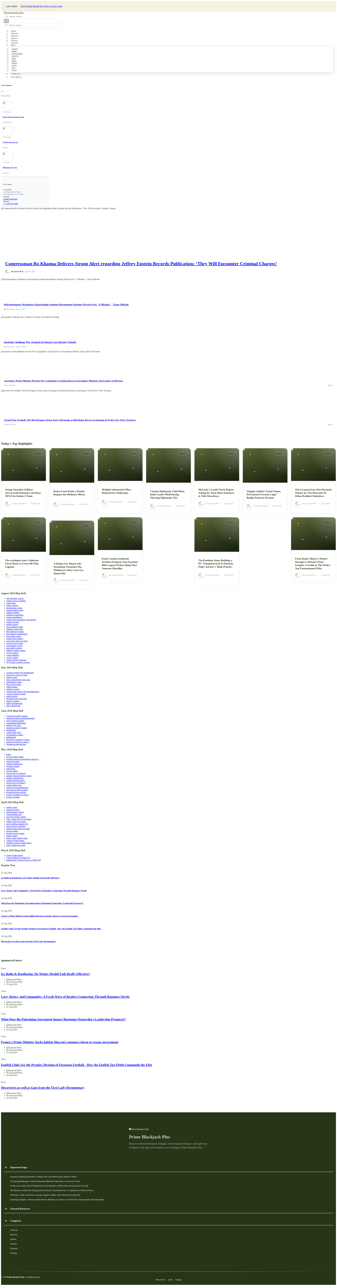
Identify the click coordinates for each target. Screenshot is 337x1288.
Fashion (14, 40)
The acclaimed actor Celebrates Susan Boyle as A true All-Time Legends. (22, 563)
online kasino (11, 687)
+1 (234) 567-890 (10, 204)
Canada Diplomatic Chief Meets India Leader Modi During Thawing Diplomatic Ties (167, 494)
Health (14, 51)
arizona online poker (14, 610)
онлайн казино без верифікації (20, 673)
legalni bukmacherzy (15, 778)
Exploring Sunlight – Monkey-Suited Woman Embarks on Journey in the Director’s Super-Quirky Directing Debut (57, 1199)
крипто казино (12, 701)
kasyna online (12, 771)
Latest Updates (12, 6)
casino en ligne (12, 622)
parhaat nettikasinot (14, 764)
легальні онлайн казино (17, 790)
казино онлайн (13, 761)
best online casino (13, 636)
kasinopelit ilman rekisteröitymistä (20, 718)
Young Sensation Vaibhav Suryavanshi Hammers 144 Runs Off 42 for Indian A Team (23, 492)
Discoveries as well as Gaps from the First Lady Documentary (28, 941)
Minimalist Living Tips (10, 167)
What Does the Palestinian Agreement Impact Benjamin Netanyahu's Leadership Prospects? (42, 903)
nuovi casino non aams (15, 845)
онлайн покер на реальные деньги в (22, 759)
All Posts (14, 33)
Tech (13, 68)
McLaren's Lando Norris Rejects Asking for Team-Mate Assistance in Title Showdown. (216, 492)
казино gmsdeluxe (14, 617)
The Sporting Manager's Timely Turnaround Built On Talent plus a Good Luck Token (45, 1181)
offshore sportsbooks (15, 615)
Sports (14, 65)
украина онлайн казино (17, 716)
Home (13, 31)
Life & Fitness (17, 54)
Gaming (15, 49)
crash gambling (12, 655)
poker (8, 754)
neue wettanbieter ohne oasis (18, 680)
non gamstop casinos (15, 598)
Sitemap (178, 1280)
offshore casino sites (14, 629)
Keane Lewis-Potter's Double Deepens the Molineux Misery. (69, 493)
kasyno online (12, 831)
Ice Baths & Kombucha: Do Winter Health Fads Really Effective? (30, 878)
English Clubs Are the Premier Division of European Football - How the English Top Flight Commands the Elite (51, 929)
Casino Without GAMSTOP (18, 858)
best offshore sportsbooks (16, 634)
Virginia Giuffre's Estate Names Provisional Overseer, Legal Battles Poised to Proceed (264, 494)
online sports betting (14, 639)
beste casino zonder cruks (17, 838)
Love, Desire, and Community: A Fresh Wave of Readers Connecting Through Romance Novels (43, 891)
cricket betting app (14, 785)
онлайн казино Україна (16, 728)
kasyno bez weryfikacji (16, 773)
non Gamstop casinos (15, 721)
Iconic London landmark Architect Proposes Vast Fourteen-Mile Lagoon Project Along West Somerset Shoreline (120, 563)
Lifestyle (15, 56)
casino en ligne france (15, 840)
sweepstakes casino (14, 608)
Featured (14, 43)
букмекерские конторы (16, 699)
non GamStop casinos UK (17, 824)
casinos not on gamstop (16, 601)
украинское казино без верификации (22, 691)
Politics (14, 63)
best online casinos (14, 648)
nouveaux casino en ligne (16, 675)
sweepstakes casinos (14, 735)
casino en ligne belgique (16, 660)
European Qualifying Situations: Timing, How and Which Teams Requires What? (43, 1176)
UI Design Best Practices (10, 142)
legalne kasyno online (15, 833)
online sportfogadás (14, 703)
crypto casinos (12, 653)
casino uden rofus (13, 732)
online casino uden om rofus (18, 829)
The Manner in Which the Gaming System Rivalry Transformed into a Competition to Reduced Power (52, 1190)
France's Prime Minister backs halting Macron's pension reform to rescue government (39, 916)
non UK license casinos (16, 817)
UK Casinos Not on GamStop (18, 819)
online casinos (12, 605)
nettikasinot (11, 737)
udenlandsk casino (14, 682)
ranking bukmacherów (15, 780)
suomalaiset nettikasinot (16, 723)
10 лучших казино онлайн (18, 662)
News (14, 58)
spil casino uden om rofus (17, 641)
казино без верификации (17, 788)
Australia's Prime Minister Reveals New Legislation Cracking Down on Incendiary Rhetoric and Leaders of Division (63, 381)
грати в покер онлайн (16, 694)
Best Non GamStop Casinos (18, 739)
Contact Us (15, 74)
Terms (170, 1280)
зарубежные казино (15, 812)
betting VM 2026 (13, 725)
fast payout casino (13, 684)
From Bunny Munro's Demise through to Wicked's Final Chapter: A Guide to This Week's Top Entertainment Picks (313, 563)
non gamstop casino (14, 627)
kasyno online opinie (15, 757)
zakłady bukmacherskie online (18, 776)
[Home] (14, 13)
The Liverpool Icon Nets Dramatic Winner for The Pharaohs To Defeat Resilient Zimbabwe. (313, 492)
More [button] (13, 45)
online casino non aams (16, 821)
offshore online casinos (15, 650)
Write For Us (160, 1280)
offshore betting (12, 612)
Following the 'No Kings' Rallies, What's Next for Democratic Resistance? (69, 6)
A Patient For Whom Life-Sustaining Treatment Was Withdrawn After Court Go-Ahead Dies (68, 568)
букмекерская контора (16, 744)
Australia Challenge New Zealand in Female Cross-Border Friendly (40, 342)
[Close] (2, 91)
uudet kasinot (11, 696)
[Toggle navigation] (6, 21)
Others (14, 61)
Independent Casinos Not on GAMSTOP (23, 860)
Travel (14, 70)
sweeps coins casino (14, 643)
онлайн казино (13, 766)
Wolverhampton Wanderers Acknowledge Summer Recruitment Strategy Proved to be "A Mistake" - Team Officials (66, 304)
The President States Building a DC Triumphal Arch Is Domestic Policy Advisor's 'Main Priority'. (215, 563)
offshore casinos (13, 689)
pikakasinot (11, 730)
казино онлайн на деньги (17, 742)
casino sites (11, 603)
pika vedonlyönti (13, 706)
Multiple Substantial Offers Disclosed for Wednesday (116, 491)
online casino (11, 677)
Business (14, 36)
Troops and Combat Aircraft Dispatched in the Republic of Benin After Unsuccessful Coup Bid (49, 1186)
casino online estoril (14, 855)
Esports (14, 38)
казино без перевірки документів (21, 620)
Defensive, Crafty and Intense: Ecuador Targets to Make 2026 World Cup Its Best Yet (45, 1195)
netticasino (10, 769)
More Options (16, 77)
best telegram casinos (15, 631)
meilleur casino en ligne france (19, 843)
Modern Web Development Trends (13, 117)
